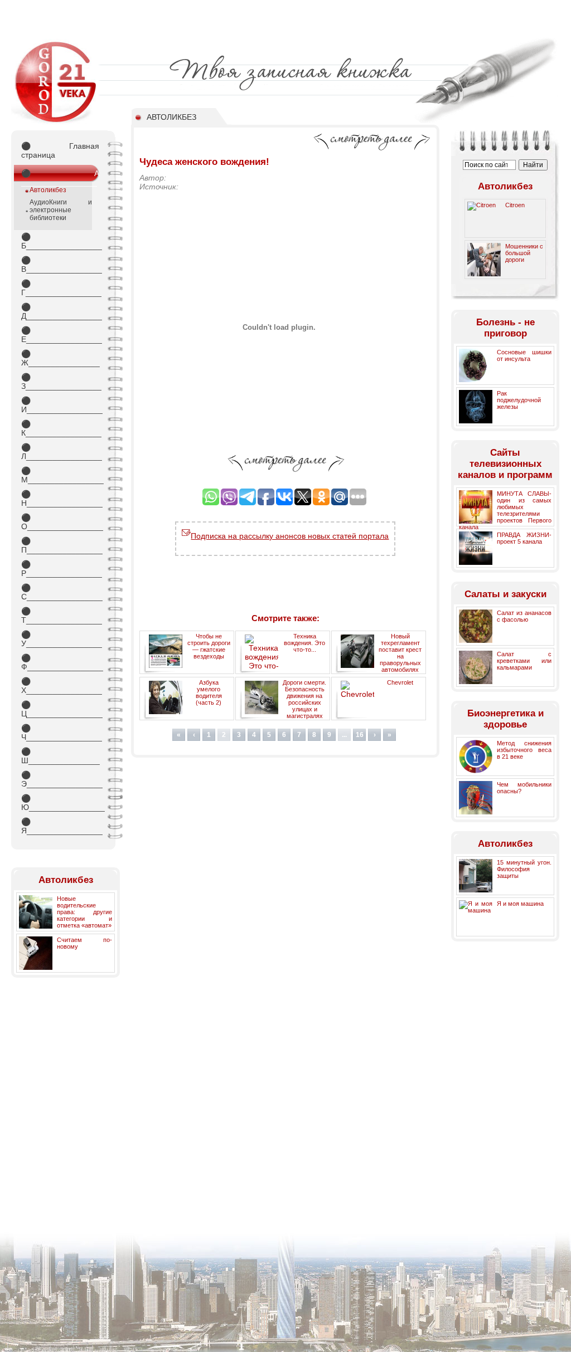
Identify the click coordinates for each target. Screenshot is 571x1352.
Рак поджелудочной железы (519, 400)
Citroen (515, 205)
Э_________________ (60, 779)
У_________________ (60, 639)
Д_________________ (60, 311)
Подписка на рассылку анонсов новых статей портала (290, 535)
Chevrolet (400, 682)
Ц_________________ (60, 709)
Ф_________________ (60, 662)
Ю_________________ (60, 803)
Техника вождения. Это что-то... (304, 643)
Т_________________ (60, 615)
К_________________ (60, 428)
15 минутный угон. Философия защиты (524, 869)
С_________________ (60, 592)
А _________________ (60, 175)
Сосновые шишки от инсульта (524, 355)
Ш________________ (60, 756)
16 (360, 735)
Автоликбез (48, 190)
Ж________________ (60, 358)
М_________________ (60, 475)
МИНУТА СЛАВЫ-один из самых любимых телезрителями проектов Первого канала (505, 510)
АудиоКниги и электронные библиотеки (61, 210)
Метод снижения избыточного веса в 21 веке (524, 750)
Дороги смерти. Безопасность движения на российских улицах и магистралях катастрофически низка (287, 702)
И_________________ (60, 405)
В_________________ (60, 265)
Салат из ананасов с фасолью (524, 616)
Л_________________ (60, 452)
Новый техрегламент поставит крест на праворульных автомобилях (400, 653)
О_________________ (60, 522)
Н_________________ (60, 498)
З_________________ (60, 382)
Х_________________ (60, 686)
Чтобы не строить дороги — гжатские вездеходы (208, 646)
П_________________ (60, 545)
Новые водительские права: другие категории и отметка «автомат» (84, 912)
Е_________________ (60, 335)
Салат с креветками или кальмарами (524, 661)
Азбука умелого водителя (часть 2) (209, 692)
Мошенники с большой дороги (524, 253)
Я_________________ (60, 826)
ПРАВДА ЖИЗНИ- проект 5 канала (524, 538)
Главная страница (60, 150)
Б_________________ (60, 241)
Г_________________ (60, 288)
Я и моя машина (520, 903)
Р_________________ (60, 569)
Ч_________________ (60, 732)
